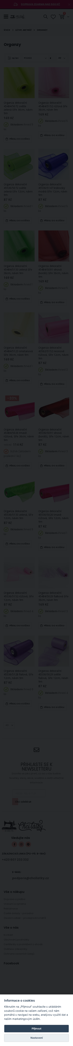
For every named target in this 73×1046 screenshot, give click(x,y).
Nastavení (37, 1037)
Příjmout (36, 1028)
